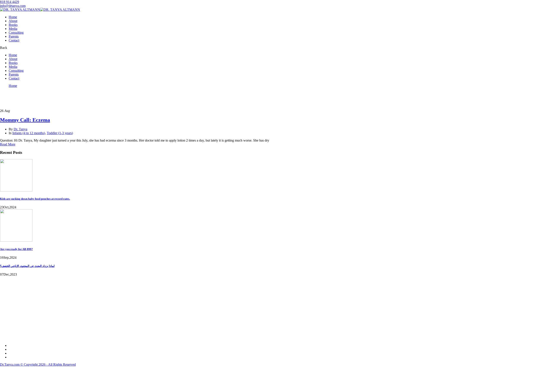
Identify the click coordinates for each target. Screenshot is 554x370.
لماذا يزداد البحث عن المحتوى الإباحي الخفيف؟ (27, 266)
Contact (14, 40)
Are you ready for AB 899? (16, 249)
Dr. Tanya (20, 129)
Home (13, 17)
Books (13, 25)
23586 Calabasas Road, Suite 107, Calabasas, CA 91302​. (39, 306)
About (13, 21)
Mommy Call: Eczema (25, 120)
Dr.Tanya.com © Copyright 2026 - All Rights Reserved (38, 364)
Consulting (16, 32)
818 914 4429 (9, 2)
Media (13, 28)
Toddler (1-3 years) (60, 133)
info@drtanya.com (13, 6)
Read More (7, 144)
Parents (14, 36)
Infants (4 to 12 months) (28, 133)
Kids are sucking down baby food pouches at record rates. (35, 198)
